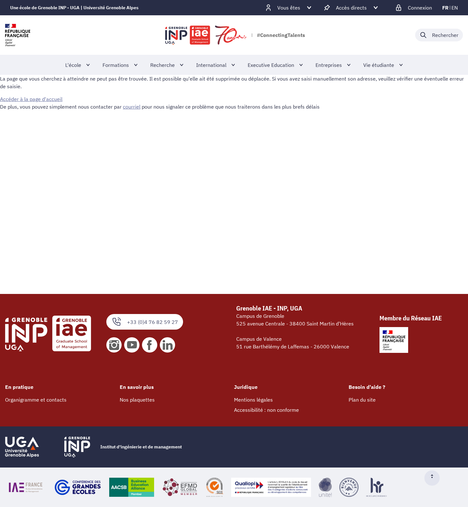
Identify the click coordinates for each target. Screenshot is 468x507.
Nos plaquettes (137, 399)
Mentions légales (253, 399)
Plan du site (362, 399)
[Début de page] (434, 478)
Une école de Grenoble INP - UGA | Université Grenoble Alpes (74, 8)
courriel (131, 107)
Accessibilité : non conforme (266, 410)
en (454, 7)
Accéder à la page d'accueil (31, 99)
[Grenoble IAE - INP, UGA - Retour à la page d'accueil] (206, 35)
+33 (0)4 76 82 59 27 (152, 322)
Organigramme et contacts (36, 399)
